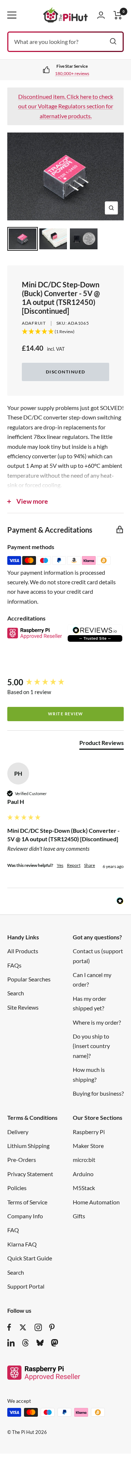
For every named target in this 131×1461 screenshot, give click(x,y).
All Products (22, 950)
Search (15, 992)
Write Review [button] (65, 713)
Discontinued (66, 371)
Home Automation (96, 1202)
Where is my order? (97, 1022)
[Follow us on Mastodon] (54, 1342)
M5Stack (84, 1187)
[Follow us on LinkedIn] (11, 1342)
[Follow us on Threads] (25, 1342)
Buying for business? (98, 1093)
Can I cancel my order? (92, 979)
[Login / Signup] (101, 15)
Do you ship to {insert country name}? (91, 1046)
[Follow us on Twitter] (23, 1327)
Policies (17, 1187)
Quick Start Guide (29, 1258)
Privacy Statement (30, 1173)
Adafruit (34, 323)
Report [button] (73, 865)
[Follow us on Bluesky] (40, 1342)
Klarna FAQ (22, 1244)
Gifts (79, 1215)
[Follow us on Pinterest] (52, 1327)
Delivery (17, 1131)
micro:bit (84, 1159)
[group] (65, 682)
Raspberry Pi (89, 1131)
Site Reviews (23, 1007)
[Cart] (118, 15)
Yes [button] (60, 865)
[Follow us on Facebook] (9, 1327)
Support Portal (25, 1286)
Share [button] (89, 865)
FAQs (14, 965)
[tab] (101, 744)
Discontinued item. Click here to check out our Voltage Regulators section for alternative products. (65, 106)
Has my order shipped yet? (89, 1003)
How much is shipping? (89, 1074)
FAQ (13, 1229)
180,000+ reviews (72, 73)
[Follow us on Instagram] (38, 1327)
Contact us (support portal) (98, 955)
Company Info (25, 1215)
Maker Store (88, 1145)
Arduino (83, 1173)
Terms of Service (27, 1202)
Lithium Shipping (28, 1145)
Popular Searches (29, 979)
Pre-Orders (21, 1159)
